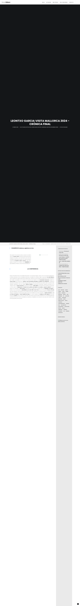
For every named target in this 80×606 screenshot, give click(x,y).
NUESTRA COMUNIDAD (42, 127)
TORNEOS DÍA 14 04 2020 (62, 283)
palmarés (67, 303)
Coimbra (66, 291)
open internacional (61, 303)
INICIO (43, 2)
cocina (63, 291)
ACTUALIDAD (48, 2)
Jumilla (59, 297)
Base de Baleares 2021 (62, 276)
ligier (60, 261)
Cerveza (59, 291)
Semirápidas (60, 309)
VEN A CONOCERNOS (63, 2)
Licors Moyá (64, 297)
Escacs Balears (64, 127)
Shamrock (65, 309)
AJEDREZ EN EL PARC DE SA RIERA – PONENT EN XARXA (64, 258)
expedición (60, 294)
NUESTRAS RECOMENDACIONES (52, 127)
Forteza (64, 294)
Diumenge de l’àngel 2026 (63, 255)
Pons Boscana (66, 306)
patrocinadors (60, 306)
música (66, 300)
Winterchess (60, 312)
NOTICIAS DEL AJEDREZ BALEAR (32, 127)
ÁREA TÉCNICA (55, 2)
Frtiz (67, 294)
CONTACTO (71, 2)
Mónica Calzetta (61, 300)
